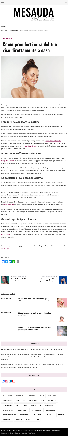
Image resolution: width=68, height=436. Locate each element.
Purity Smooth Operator (53, 141)
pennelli (61, 415)
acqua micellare (8, 205)
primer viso (7, 419)
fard (42, 400)
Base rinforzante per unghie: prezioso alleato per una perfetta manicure (35, 328)
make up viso (49, 405)
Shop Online (5, 248)
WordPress (31, 433)
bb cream (19, 396)
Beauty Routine (7, 38)
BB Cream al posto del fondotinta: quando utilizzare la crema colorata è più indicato (34, 300)
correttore (7, 400)
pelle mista (37, 415)
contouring (52, 396)
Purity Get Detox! (6, 234)
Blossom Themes (14, 433)
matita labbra (23, 410)
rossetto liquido (32, 419)
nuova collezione (51, 410)
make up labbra (21, 405)
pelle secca (50, 415)
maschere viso (8, 410)
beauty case (31, 396)
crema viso (33, 400)
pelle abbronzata (9, 415)
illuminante (7, 405)
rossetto (18, 419)
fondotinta (52, 400)
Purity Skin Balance (7, 161)
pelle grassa (24, 415)
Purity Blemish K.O (30, 146)
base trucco (7, 396)
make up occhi (36, 405)
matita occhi (36, 410)
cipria (41, 396)
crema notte (20, 400)
